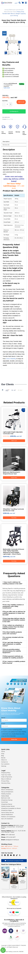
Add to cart (21, 102)
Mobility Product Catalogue (5, 880)
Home (6, 9)
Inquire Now (14, 477)
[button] (11, 53)
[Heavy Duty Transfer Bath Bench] (13, 42)
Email (3, 723)
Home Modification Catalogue (14, 886)
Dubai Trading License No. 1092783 (14, 951)
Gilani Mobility (11, 358)
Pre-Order (14, 517)
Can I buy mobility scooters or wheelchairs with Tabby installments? (13, 606)
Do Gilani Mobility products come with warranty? (12, 632)
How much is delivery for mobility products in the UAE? (12, 582)
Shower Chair (12, 11)
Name (3, 717)
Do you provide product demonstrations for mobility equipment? (11, 651)
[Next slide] (19, 42)
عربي (16, 3)
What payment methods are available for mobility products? (12, 657)
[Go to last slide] (6, 42)
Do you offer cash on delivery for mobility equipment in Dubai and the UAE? (13, 613)
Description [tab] (6, 141)
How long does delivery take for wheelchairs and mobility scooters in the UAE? (13, 620)
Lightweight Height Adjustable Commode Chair (13, 432)
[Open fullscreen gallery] (19, 48)
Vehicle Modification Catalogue (23, 881)
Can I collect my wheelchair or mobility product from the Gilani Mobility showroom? (13, 626)
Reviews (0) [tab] (6, 144)
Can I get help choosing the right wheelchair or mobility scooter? (12, 644)
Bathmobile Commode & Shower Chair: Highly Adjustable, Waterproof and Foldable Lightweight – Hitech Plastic (13, 551)
